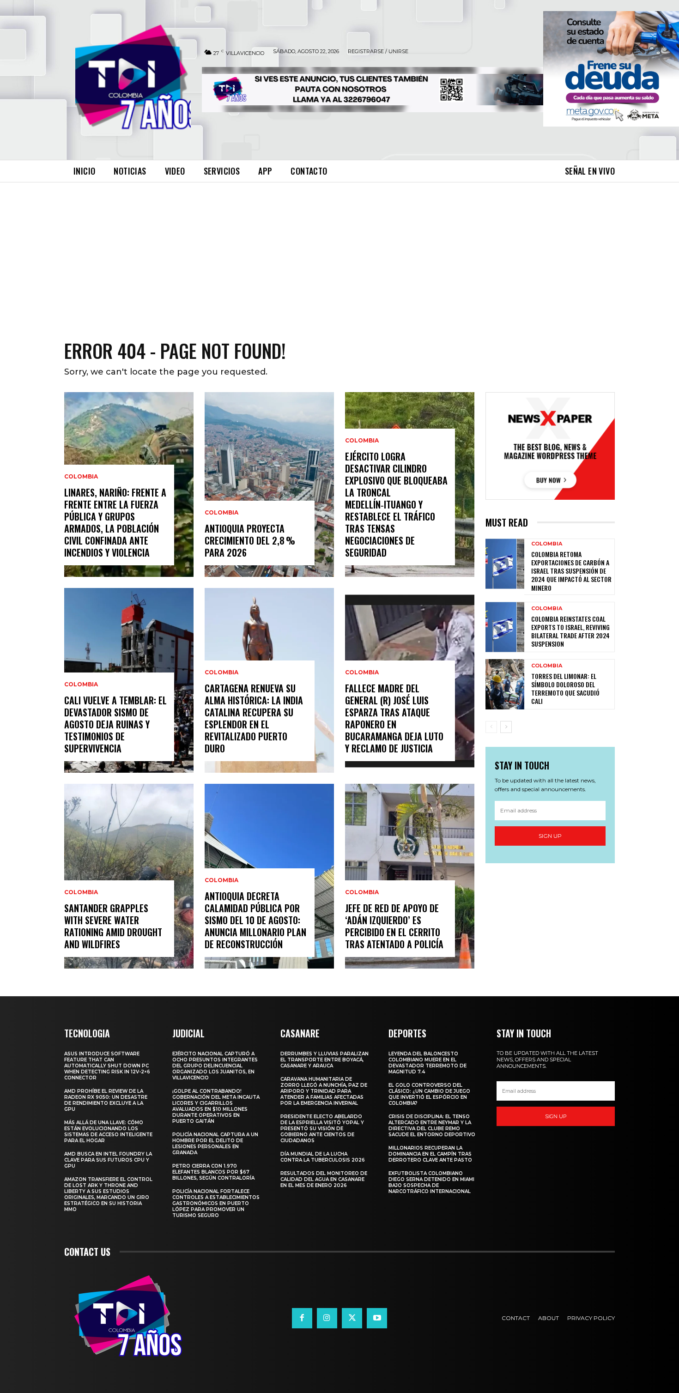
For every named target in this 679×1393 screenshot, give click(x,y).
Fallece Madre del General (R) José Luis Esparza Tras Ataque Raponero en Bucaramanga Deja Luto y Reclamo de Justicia (394, 718)
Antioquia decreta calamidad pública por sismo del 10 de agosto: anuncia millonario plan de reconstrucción (255, 920)
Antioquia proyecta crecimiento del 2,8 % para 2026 (250, 540)
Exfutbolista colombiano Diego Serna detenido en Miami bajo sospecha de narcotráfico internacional (431, 1182)
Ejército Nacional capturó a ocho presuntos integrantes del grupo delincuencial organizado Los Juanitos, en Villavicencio (215, 1066)
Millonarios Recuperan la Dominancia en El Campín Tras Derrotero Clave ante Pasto (430, 1154)
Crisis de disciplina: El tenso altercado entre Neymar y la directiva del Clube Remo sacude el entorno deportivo (431, 1126)
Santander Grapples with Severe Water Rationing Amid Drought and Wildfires (113, 926)
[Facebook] (302, 1318)
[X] (352, 1318)
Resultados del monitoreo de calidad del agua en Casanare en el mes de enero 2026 (323, 1179)
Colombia (81, 476)
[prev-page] (491, 727)
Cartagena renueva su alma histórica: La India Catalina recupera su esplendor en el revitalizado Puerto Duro (254, 718)
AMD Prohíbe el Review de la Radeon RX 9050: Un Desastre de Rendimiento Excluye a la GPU (105, 1100)
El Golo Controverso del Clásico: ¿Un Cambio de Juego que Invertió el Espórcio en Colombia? (429, 1094)
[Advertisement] (339, 251)
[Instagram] (327, 1318)
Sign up (550, 835)
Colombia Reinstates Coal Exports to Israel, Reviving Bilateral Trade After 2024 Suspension (570, 631)
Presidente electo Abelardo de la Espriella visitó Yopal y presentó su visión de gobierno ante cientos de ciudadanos (322, 1129)
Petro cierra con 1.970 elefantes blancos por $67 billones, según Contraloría (213, 1172)
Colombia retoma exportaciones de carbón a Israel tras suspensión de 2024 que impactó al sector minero (571, 571)
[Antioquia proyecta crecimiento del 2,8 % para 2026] (269, 484)
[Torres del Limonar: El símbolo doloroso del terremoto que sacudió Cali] (504, 684)
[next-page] (506, 727)
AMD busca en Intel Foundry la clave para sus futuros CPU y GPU (108, 1160)
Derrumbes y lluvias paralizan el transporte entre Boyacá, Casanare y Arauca (324, 1060)
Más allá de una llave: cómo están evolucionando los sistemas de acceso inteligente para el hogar (108, 1132)
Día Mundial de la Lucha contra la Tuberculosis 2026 (322, 1157)
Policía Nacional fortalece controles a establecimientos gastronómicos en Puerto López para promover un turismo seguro (216, 1203)
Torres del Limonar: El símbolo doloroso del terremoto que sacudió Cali (565, 688)
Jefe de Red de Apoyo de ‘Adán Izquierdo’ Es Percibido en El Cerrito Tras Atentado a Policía (394, 926)
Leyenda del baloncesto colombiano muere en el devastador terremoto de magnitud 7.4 (427, 1063)
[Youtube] (377, 1318)
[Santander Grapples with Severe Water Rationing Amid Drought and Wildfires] (129, 876)
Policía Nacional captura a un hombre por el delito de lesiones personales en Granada (215, 1144)
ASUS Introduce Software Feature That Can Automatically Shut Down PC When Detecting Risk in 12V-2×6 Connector (107, 1066)
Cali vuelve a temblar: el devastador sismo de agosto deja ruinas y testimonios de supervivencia (115, 724)
